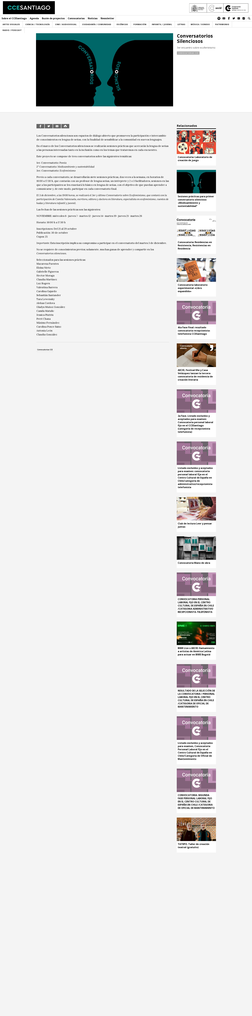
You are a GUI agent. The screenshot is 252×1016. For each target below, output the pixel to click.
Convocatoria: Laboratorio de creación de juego (195, 158)
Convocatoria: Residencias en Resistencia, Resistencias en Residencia (195, 245)
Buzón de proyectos (53, 18)
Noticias (93, 18)
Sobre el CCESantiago (14, 18)
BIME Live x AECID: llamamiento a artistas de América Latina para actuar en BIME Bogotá (196, 651)
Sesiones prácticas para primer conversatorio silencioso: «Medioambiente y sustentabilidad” (196, 201)
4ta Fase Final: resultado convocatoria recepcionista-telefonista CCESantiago (194, 330)
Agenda (34, 18)
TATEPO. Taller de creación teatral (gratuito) (193, 845)
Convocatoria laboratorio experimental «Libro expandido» (193, 288)
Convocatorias (76, 18)
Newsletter (107, 18)
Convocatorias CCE (188, 53)
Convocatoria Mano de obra (194, 562)
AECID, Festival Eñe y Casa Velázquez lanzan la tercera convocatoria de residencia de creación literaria (195, 374)
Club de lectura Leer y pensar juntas (195, 525)
